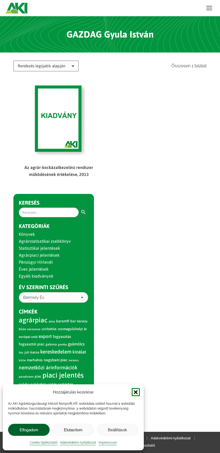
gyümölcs (76, 344)
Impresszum (108, 442)
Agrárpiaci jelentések (39, 255)
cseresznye (34, 329)
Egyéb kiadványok (36, 276)
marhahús (35, 360)
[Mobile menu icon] (209, 8)
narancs (74, 360)
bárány (82, 321)
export (45, 336)
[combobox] (53, 297)
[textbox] (33, 297)
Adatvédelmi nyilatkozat (78, 442)
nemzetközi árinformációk (48, 367)
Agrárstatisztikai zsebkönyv (45, 241)
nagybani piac (56, 360)
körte (22, 360)
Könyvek (27, 234)
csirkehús (49, 329)
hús (21, 352)
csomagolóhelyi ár (72, 329)
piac (38, 376)
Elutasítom (73, 430)
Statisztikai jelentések (39, 248)
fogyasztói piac (32, 344)
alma (52, 321)
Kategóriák (34, 226)
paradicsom (26, 376)
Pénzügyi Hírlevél (36, 262)
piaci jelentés (63, 375)
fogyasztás (62, 336)
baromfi (62, 321)
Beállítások (117, 430)
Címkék (28, 311)
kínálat (79, 352)
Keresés (29, 203)
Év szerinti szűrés (43, 287)
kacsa (34, 352)
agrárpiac (33, 320)
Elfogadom (29, 430)
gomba (62, 344)
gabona (51, 344)
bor (73, 321)
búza (22, 329)
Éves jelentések (34, 269)
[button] (135, 392)
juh (26, 352)
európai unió (28, 337)
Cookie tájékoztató (43, 442)
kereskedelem (55, 352)
